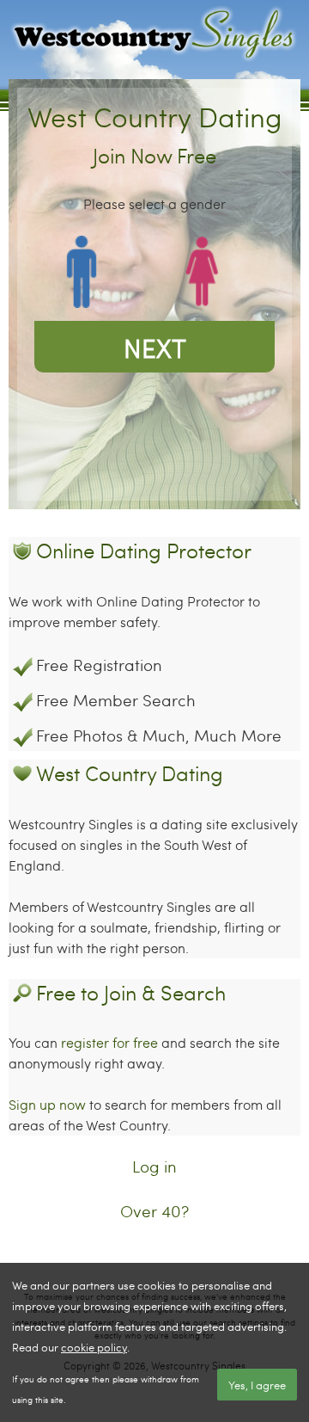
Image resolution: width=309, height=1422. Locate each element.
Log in (154, 1166)
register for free (109, 1042)
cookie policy (94, 1347)
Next (155, 347)
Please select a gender (154, 203)
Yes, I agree (257, 1385)
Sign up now (47, 1104)
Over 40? (154, 1211)
